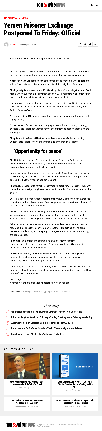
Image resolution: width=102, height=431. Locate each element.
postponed (50, 292)
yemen (67, 292)
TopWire (20, 388)
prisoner (59, 292)
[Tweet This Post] (85, 44)
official (41, 292)
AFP (14, 45)
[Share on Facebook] (80, 44)
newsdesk (68, 406)
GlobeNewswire (19, 406)
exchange (27, 292)
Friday (35, 292)
